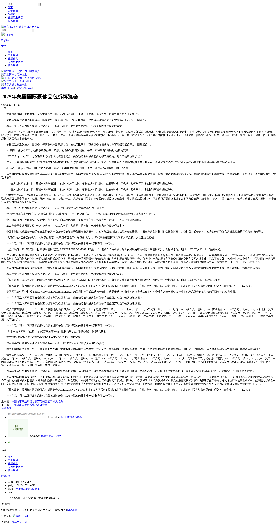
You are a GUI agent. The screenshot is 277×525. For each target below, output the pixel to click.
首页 (10, 7)
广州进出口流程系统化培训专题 (29, 404)
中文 (3, 46)
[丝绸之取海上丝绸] (18, 436)
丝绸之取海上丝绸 (51, 436)
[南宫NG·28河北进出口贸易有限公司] (22, 26)
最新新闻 (6, 408)
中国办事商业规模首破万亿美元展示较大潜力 (37, 401)
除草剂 (15, 522)
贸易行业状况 (15, 17)
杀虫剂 (23, 522)
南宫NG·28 (7, 88)
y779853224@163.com (27, 488)
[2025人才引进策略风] (27, 417)
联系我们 (13, 21)
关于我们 (13, 10)
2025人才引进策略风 (70, 417)
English (9, 34)
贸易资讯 (13, 14)
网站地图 (72, 510)
